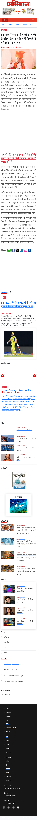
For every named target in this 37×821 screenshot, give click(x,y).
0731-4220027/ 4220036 (12, 788)
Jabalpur (9, 802)
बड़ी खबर (4, 30)
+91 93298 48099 (10, 796)
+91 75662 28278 (10, 803)
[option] (4, 25)
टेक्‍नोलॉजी (25, 25)
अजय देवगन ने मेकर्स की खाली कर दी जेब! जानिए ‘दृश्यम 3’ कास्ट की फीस (18, 158)
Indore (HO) (12, 787)
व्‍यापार (17, 25)
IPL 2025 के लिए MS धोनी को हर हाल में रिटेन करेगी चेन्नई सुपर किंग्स (18, 304)
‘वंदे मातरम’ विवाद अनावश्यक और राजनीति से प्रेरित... (16, 390)
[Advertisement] (18, 131)
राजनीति (10, 25)
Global (31, 25)
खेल (3, 25)
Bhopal (10, 794)
